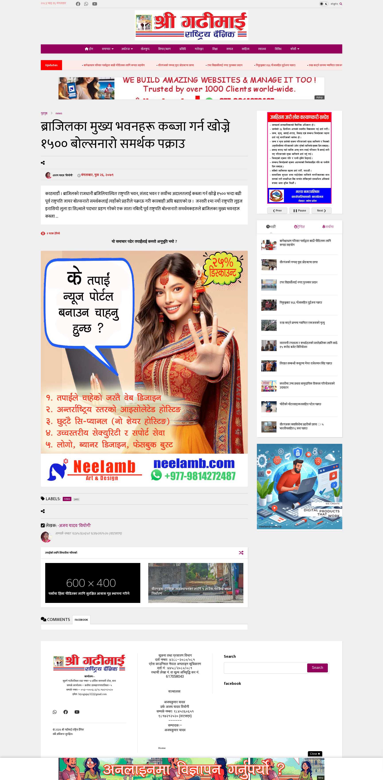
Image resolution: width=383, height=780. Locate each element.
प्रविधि (183, 48)
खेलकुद (145, 48)
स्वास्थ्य (262, 48)
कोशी (293, 48)
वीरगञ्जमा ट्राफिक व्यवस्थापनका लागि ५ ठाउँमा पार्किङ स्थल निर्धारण (191, 591)
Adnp (319, 97)
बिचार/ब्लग (164, 48)
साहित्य (245, 48)
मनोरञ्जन (199, 48)
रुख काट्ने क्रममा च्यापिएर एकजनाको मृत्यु (290, 65)
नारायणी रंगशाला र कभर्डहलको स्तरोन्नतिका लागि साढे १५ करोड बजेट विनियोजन (309, 345)
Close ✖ (315, 753)
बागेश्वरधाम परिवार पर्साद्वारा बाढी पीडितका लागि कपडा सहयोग (74, 65)
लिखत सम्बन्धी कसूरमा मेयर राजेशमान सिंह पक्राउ (306, 363)
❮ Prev (277, 210)
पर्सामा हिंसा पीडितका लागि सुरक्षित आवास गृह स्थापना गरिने (89, 594)
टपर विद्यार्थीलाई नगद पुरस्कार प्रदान (184, 65)
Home (162, 748)
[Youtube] (94, 4)
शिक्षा (215, 48)
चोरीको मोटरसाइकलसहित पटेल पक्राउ (300, 404)
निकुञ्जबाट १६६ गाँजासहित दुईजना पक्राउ (235, 65)
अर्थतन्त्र (125, 48)
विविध (278, 48)
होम (90, 48)
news (59, 113)
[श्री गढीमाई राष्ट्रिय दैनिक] (191, 38)
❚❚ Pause (299, 210)
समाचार (106, 48)
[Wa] (86, 4)
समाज (230, 48)
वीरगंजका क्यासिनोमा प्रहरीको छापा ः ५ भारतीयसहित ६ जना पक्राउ (302, 426)
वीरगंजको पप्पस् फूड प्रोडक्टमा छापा (136, 65)
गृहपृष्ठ (44, 113)
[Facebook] (78, 4)
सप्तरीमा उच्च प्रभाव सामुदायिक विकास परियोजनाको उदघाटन (307, 385)
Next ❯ (321, 210)
